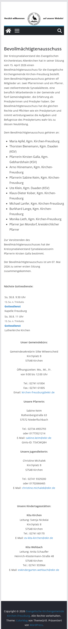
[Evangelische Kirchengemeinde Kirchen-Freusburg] (34, 15)
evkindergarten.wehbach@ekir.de (38, 570)
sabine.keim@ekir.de (38, 438)
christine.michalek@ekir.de (38, 488)
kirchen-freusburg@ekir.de (38, 392)
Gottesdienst (13, 306)
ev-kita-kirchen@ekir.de (38, 538)
